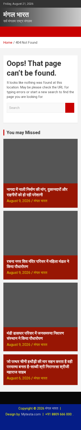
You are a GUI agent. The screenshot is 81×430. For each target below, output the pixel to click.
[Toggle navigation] (9, 32)
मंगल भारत (16, 14)
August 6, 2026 (18, 378)
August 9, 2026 (18, 201)
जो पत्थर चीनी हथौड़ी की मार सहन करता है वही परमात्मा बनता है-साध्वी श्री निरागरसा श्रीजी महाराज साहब (39, 366)
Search (69, 108)
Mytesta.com (31, 414)
